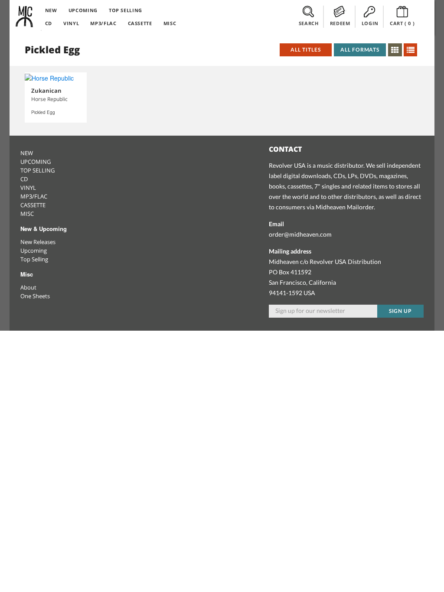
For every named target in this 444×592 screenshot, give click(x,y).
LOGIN (370, 23)
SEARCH (309, 23)
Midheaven (25, 16)
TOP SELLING (125, 10)
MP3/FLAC (103, 23)
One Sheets (35, 296)
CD (48, 23)
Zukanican (46, 90)
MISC (169, 23)
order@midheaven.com (300, 234)
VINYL (71, 23)
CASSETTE (140, 23)
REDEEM (340, 23)
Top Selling (34, 259)
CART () (402, 23)
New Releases (38, 242)
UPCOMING (83, 10)
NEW (51, 10)
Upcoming (33, 250)
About (28, 287)
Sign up (400, 311)
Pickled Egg (43, 112)
